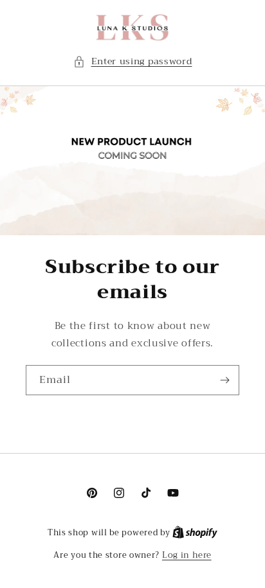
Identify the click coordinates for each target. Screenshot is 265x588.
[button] (132, 61)
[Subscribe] (224, 380)
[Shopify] (194, 532)
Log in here (187, 555)
